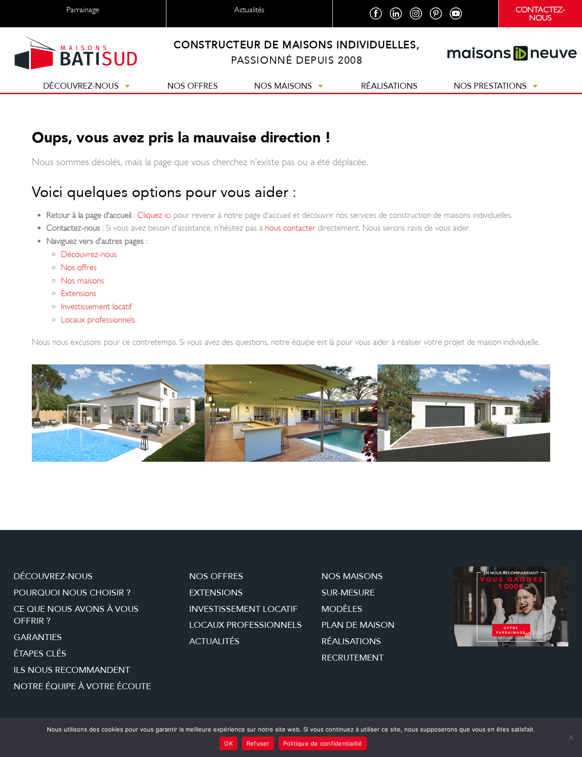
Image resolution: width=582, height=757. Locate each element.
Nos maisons (283, 86)
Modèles (341, 609)
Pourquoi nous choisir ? (72, 593)
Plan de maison (358, 625)
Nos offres (192, 86)
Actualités (214, 641)
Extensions (78, 293)
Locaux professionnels (98, 319)
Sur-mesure (348, 593)
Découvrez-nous (81, 86)
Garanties (38, 637)
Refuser (258, 743)
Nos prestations (490, 86)
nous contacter (290, 227)
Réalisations (389, 86)
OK (228, 743)
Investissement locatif (96, 306)
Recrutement (352, 658)
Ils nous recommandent (72, 670)
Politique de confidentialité (322, 743)
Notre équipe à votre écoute (82, 686)
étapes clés (40, 654)
